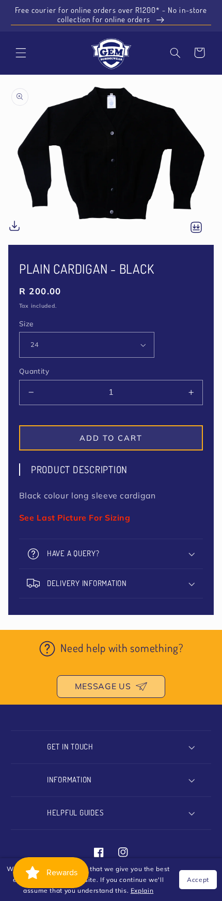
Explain (142, 890)
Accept (198, 879)
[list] (111, 161)
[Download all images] (196, 228)
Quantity (34, 370)
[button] (175, 52)
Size (26, 323)
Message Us (103, 686)
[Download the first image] (14, 228)
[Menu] (21, 52)
